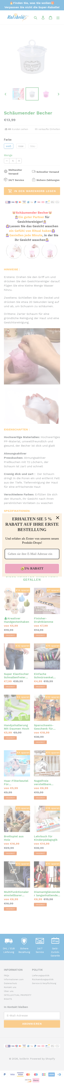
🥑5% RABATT (32, 568)
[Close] (57, 517)
